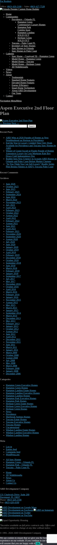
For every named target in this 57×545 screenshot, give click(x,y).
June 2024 (10, 197)
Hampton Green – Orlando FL (20, 462)
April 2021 (11, 228)
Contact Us (11, 483)
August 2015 (12, 302)
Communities (12, 17)
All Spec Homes (13, 459)
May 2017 (10, 281)
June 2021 (10, 226)
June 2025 (10, 189)
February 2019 (12, 255)
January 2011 (12, 350)
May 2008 (10, 363)
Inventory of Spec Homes (23, 46)
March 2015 (11, 308)
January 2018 (12, 273)
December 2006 (13, 373)
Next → (15, 123)
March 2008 (11, 366)
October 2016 (12, 286)
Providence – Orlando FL (23, 19)
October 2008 (12, 355)
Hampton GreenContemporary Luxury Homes (31, 23)
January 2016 (12, 297)
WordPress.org (12, 454)
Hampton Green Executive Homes (22, 385)
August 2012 (12, 331)
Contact (9, 96)
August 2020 (12, 239)
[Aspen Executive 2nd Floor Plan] (16, 120)
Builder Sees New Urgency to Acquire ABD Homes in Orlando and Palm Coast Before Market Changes (31, 160)
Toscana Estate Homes (16, 419)
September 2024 (13, 194)
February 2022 (12, 221)
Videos (9, 69)
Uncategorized (12, 427)
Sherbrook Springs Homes (18, 417)
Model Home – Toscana (23, 61)
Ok (38, 543)
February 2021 (12, 231)
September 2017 (13, 276)
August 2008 (12, 358)
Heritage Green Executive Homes (21, 406)
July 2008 (10, 360)
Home (9, 14)
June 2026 (10, 184)
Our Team (16, 93)
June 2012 (10, 334)
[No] (41, 544)
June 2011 (10, 344)
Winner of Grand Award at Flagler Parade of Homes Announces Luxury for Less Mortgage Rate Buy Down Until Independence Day (30, 153)
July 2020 (10, 242)
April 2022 (11, 218)
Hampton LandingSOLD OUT (26, 33)
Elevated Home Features (23, 82)
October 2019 (12, 250)
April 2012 (11, 337)
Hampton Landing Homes (18, 396)
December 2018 (13, 257)
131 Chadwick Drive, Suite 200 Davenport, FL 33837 (14, 495)
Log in (9, 446)
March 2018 (11, 268)
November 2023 (13, 202)
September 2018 (13, 263)
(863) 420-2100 (14, 6)
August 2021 (12, 223)
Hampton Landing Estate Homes (21, 390)
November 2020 (13, 234)
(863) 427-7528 (37, 6)
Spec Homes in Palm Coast (24, 51)
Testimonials (17, 77)
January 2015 (12, 310)
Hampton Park (24, 28)
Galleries (10, 53)
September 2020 (13, 236)
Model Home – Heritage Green (26, 64)
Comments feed (13, 452)
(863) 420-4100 (12, 502)
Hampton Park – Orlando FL (19, 465)
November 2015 (13, 300)
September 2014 (13, 313)
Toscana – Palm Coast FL (24, 43)
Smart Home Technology (23, 88)
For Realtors (5, 1)
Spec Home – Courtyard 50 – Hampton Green (33, 56)
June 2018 (10, 265)
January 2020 (12, 247)
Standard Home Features (23, 80)
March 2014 (11, 315)
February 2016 (12, 294)
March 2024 (11, 200)
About (9, 74)
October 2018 (12, 260)
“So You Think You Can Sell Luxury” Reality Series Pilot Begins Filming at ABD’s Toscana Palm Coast (30, 165)
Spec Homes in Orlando (23, 48)
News (8, 72)
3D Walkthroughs (20, 67)
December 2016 (13, 284)
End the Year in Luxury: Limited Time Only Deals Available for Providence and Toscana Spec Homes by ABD (31, 145)
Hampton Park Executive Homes (21, 398)
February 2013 (12, 323)
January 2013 (12, 326)
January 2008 (12, 371)
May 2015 (10, 305)
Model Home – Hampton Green (26, 59)
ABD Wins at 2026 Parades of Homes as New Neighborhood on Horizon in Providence (27, 139)
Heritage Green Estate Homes (19, 403)
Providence (11, 414)
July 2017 (10, 279)
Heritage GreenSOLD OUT (25, 39)
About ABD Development (24, 90)
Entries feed (11, 449)
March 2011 (11, 347)
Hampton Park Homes (16, 401)
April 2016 (11, 289)
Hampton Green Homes (17, 388)
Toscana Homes (13, 424)
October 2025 (12, 186)
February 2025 (12, 192)
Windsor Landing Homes (17, 435)
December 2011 (13, 339)
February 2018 (12, 271)
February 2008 (12, 368)
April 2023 (11, 207)
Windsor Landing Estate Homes (20, 430)
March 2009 (11, 352)
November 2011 (13, 342)
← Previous (5, 123)
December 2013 (13, 318)
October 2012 (12, 329)
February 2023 (12, 210)
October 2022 (12, 213)
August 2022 (12, 215)
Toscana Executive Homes (18, 422)
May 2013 (10, 321)
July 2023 (10, 205)
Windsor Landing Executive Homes (22, 432)
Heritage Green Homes (16, 409)
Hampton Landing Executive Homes (23, 393)
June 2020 (10, 244)
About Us (10, 480)
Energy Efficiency (20, 85)
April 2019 (11, 252)
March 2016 (11, 292)
